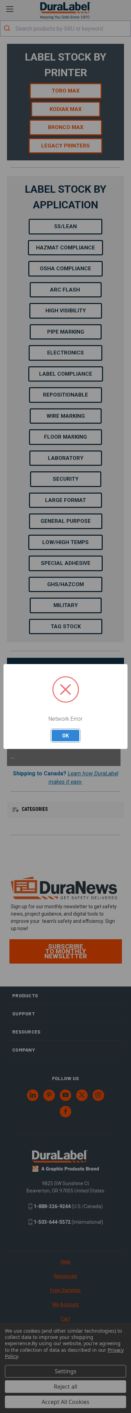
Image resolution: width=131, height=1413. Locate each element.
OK (65, 735)
